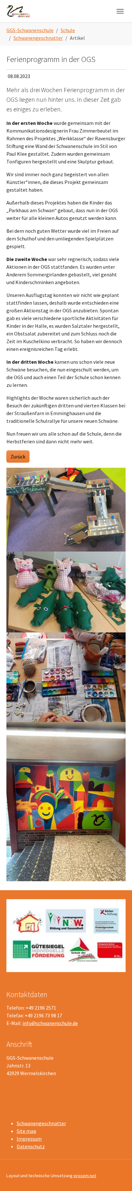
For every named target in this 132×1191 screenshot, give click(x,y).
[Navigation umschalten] (120, 11)
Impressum (29, 1138)
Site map (26, 1131)
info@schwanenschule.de (50, 1023)
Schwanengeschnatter (41, 1123)
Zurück (18, 456)
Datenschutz (31, 1146)
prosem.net (85, 1175)
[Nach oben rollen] (118, 1177)
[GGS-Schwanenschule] (18, 11)
